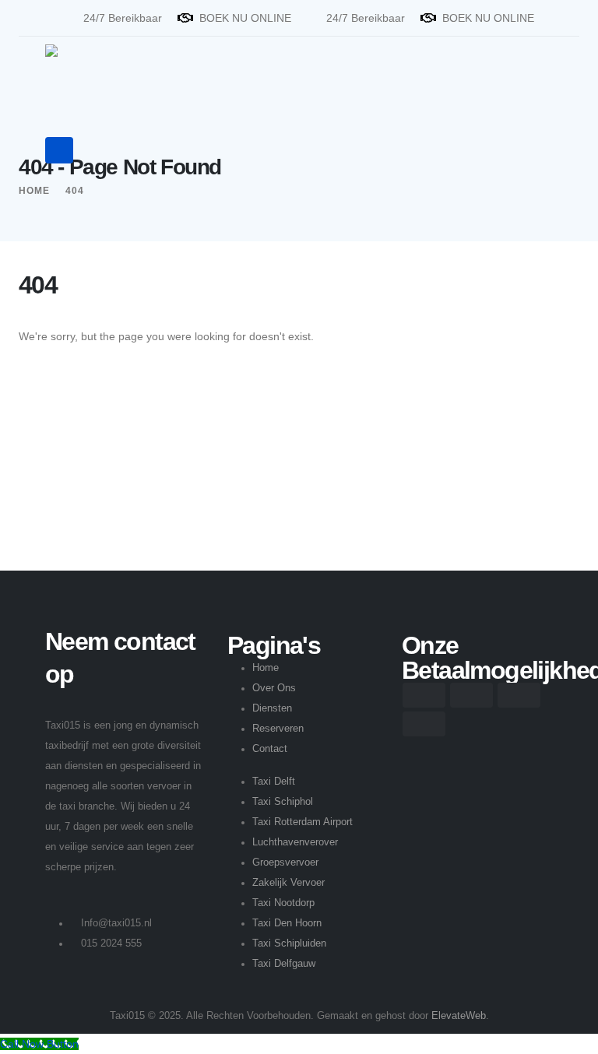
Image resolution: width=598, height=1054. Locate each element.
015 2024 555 (111, 943)
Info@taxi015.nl (116, 923)
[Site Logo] (93, 72)
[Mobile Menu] (59, 150)
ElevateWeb (458, 1015)
